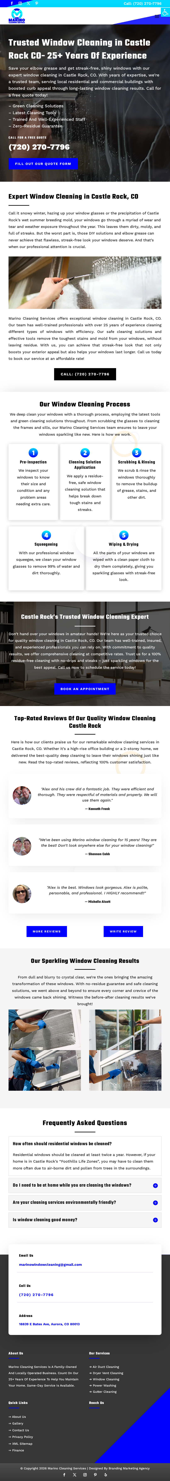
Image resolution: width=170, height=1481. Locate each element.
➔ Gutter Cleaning (103, 1392)
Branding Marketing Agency (129, 1468)
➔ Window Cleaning (104, 1379)
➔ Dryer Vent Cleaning (106, 1373)
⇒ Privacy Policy (20, 1437)
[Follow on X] (28, 3)
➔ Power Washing (102, 1385)
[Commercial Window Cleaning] (125, 1029)
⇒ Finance (16, 1450)
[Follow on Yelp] (105, 1474)
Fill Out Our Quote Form (43, 164)
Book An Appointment (85, 689)
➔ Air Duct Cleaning (104, 1367)
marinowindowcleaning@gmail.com (50, 1264)
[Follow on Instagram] (20, 3)
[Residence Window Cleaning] (44, 1029)
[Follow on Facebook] (11, 3)
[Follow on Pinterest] (36, 3)
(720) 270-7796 (39, 146)
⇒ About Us (17, 1417)
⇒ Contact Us (18, 1430)
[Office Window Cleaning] (44, 1070)
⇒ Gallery (15, 1423)
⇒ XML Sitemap (20, 1444)
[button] (165, 12)
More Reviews (47, 931)
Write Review (123, 931)
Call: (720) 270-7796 (143, 3)
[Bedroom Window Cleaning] (125, 1070)
